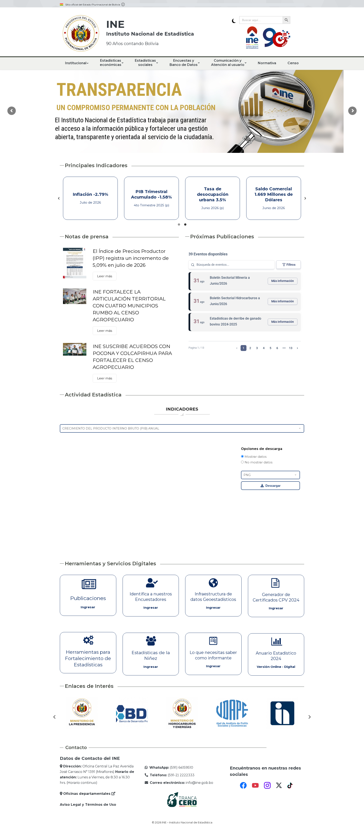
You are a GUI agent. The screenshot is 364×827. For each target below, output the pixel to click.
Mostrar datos (255, 457)
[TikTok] (290, 785)
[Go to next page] (297, 348)
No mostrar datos (258, 462)
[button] (59, 198)
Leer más (104, 276)
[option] (90, 198)
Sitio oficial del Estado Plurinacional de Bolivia (93, 4)
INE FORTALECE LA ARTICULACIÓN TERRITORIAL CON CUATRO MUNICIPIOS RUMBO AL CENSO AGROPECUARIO (129, 306)
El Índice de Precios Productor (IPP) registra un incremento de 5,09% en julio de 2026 (131, 258)
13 (290, 348)
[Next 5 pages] (284, 348)
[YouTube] (255, 785)
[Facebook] (243, 785)
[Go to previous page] (236, 348)
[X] (279, 785)
